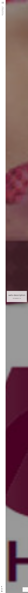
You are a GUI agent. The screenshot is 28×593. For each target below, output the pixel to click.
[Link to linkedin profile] (1, 591)
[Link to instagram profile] (1, 589)
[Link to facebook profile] (1, 586)
